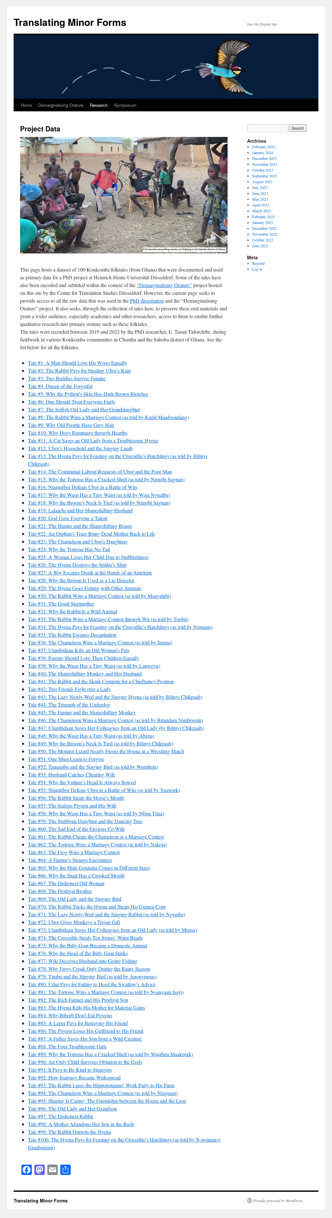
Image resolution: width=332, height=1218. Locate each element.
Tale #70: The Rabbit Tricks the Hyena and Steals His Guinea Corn (97, 906)
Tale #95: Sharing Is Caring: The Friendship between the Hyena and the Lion (107, 1100)
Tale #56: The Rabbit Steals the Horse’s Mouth (76, 797)
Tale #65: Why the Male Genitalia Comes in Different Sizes (89, 867)
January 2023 (262, 222)
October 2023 (262, 170)
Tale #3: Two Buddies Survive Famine (67, 378)
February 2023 (263, 216)
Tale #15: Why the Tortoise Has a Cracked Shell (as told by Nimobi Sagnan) (106, 479)
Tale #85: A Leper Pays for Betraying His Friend (78, 1023)
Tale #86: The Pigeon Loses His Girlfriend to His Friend (85, 1030)
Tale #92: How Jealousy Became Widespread (74, 1077)
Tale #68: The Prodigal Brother (60, 891)
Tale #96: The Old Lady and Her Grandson (72, 1108)
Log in (257, 269)
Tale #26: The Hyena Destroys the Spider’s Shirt (77, 564)
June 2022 (260, 245)
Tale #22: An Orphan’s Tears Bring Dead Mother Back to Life (91, 533)
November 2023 (264, 164)
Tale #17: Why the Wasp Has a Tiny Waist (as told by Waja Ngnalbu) (99, 494)
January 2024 (262, 152)
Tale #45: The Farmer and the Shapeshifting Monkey (82, 712)
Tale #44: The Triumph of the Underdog (69, 704)
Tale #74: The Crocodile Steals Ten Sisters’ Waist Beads (85, 937)
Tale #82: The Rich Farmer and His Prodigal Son (78, 999)
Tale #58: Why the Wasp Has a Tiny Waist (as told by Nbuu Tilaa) (96, 813)
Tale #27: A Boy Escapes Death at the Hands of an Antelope (90, 572)
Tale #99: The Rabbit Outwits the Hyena (69, 1131)
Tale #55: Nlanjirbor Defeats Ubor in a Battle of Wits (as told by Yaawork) (104, 790)
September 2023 (264, 175)
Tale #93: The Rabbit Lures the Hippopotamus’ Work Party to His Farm (101, 1085)
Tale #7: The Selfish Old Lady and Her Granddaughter (84, 409)
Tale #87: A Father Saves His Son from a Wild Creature (85, 1038)
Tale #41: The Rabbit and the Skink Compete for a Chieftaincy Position (101, 681)
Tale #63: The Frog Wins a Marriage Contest (74, 852)
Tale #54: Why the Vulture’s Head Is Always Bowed (82, 782)
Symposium (125, 105)
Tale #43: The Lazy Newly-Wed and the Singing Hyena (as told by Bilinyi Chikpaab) (115, 696)
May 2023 (260, 199)
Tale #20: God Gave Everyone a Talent (67, 518)
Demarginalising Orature (60, 105)
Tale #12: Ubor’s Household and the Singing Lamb (80, 448)
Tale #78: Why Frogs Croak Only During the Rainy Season (89, 968)
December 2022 (264, 228)
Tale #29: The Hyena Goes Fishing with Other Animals (84, 588)
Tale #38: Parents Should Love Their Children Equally (83, 657)
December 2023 (264, 158)
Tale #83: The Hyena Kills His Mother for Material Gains (86, 1007)
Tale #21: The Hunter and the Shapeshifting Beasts (80, 525)
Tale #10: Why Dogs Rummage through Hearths (77, 432)
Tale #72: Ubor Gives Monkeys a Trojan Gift (74, 922)
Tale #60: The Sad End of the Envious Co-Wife (76, 828)
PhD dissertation (147, 300)
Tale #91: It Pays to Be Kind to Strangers (70, 1069)
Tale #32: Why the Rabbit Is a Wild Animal (72, 611)
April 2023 (260, 204)
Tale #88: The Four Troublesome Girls (67, 1046)
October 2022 (262, 239)
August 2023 (262, 181)
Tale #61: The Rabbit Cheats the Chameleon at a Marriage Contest (96, 836)
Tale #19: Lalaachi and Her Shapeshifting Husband (80, 510)
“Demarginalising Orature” (164, 285)
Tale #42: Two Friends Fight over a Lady (69, 689)
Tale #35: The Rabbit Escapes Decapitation (72, 634)
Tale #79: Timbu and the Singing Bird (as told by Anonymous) (92, 976)
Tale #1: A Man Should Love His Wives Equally (77, 362)
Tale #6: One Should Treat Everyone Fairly (71, 401)
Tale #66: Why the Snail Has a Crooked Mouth (76, 875)
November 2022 (264, 234)
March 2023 (261, 210)
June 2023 (260, 193)
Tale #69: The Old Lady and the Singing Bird (74, 898)
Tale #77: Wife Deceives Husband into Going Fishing (82, 960)
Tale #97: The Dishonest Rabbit (60, 1116)
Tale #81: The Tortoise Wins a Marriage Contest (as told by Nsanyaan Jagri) (106, 992)
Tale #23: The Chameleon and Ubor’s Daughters (77, 541)
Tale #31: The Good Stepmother (61, 603)
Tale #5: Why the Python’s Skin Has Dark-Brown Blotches (88, 393)
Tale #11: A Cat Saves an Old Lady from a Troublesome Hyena (93, 440)
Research (99, 105)
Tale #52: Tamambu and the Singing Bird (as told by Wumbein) (93, 766)
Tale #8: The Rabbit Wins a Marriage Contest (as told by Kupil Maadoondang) (108, 417)
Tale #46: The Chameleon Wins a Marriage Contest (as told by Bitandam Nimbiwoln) (115, 720)
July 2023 (259, 187)
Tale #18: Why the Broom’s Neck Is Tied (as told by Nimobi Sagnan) (99, 502)
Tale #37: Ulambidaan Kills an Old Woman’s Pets (78, 650)
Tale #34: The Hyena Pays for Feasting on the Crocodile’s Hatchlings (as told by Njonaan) (120, 626)
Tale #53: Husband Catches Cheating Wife (71, 774)
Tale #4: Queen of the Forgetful (60, 386)
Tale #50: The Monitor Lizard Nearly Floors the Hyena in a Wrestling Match (106, 751)
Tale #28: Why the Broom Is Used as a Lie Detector (81, 580)
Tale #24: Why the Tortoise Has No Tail (69, 549)
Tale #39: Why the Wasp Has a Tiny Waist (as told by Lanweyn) (94, 665)
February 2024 (263, 146)
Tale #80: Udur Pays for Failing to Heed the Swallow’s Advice (92, 984)
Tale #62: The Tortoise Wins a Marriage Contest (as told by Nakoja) (97, 844)
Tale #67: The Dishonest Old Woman (66, 883)
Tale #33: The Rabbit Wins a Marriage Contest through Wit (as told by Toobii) (108, 619)
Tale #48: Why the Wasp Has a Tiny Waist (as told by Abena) (91, 735)
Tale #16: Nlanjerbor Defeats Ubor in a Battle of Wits (82, 487)
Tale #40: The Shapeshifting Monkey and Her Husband (85, 673)
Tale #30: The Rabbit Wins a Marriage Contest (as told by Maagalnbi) (99, 595)
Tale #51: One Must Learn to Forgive (66, 758)
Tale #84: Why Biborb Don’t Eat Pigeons (70, 1015)
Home (26, 105)
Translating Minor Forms (70, 22)
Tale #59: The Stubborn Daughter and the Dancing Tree (85, 821)
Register (258, 263)
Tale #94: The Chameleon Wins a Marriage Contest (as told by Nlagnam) (103, 1092)
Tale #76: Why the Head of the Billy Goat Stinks (78, 953)
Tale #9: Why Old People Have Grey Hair (71, 424)
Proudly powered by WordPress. (279, 1200)
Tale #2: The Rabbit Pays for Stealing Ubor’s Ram (79, 370)
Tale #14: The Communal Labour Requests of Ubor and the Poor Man (100, 471)
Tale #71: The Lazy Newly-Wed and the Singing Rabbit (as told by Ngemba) (106, 914)
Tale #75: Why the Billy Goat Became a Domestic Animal (87, 945)
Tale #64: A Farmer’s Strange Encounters (70, 859)
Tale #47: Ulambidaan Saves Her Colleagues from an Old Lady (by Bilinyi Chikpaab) (116, 727)
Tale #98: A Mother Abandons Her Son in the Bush (81, 1124)
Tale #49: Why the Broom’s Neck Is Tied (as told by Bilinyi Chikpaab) (100, 743)
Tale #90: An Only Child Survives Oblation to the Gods (85, 1061)
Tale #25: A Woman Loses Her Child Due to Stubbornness (88, 556)
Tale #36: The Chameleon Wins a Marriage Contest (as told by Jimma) (100, 642)
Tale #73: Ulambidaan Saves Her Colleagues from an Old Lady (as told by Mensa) (112, 929)
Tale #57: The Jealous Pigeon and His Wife (72, 805)
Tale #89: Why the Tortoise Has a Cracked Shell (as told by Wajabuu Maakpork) (110, 1054)
